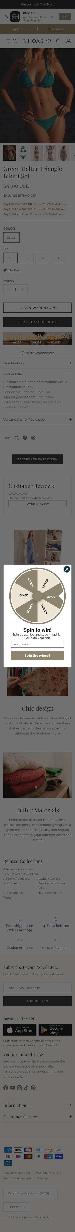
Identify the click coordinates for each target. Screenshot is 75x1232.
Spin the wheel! (37, 655)
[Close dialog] (67, 569)
